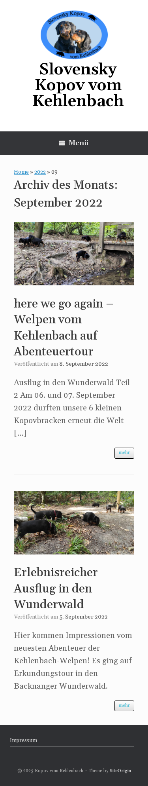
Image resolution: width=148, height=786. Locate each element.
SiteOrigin (120, 771)
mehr (124, 453)
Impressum (23, 740)
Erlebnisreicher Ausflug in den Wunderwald (56, 588)
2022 (40, 172)
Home (21, 172)
